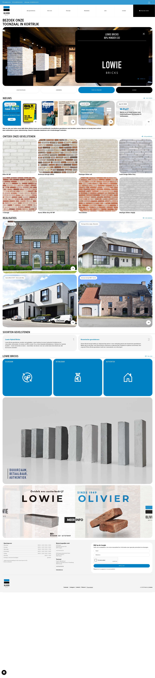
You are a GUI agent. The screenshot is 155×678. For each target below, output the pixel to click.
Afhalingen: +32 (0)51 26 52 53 (31, 2)
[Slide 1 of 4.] (77, 511)
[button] (149, 511)
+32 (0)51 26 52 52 (18, 2)
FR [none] (153, 2)
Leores (150, 587)
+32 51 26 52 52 (60, 566)
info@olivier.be (7, 2)
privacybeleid (112, 569)
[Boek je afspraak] (4, 674)
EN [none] (151, 2)
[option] (151, 2)
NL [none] (149, 2)
